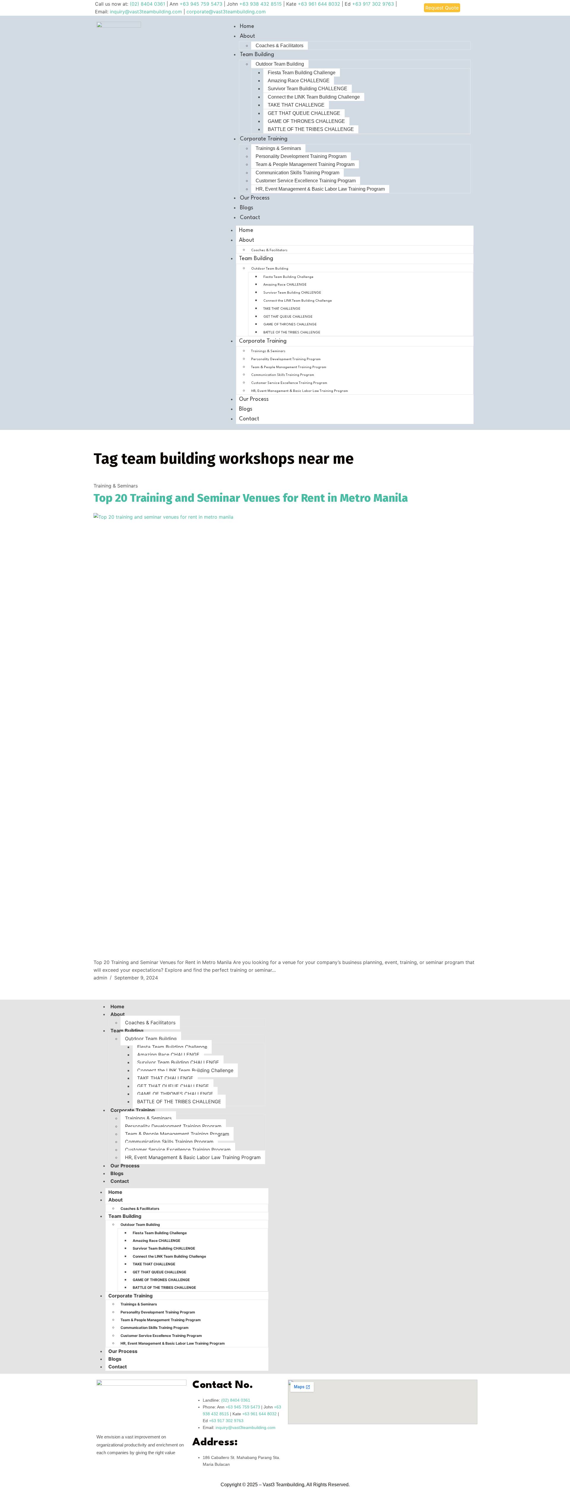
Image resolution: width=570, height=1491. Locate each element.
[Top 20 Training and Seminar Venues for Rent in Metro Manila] (285, 735)
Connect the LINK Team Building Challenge (314, 96)
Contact (250, 217)
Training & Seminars (116, 486)
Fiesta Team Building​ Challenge (301, 72)
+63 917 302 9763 (373, 4)
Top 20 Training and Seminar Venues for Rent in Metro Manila (251, 498)
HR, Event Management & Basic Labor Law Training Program (320, 188)
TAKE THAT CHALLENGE (296, 104)
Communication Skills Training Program (297, 172)
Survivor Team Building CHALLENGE (307, 88)
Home (247, 26)
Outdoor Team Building (280, 64)
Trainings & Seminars (278, 148)
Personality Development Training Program (301, 156)
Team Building (257, 54)
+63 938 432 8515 (260, 4)
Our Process (255, 198)
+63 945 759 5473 (201, 4)
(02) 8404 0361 (148, 4)
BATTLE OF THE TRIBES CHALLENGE (311, 129)
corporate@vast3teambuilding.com (226, 12)
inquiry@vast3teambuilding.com (146, 12)
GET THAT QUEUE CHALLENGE (304, 113)
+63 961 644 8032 (319, 4)
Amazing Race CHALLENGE (299, 80)
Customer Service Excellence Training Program (306, 180)
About (247, 36)
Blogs (246, 207)
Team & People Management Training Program (305, 164)
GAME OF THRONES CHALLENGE (306, 121)
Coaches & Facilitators (279, 45)
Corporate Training (263, 139)
